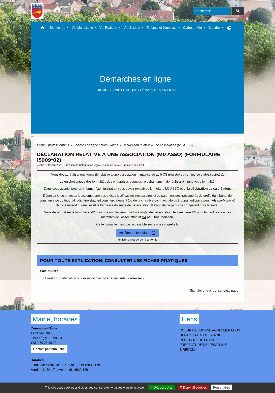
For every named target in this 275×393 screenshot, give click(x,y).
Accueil (105, 90)
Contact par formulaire (49, 349)
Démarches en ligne (158, 90)
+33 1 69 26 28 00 (43, 343)
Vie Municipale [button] (83, 27)
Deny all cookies (194, 387)
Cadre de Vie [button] (193, 27)
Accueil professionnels (53, 145)
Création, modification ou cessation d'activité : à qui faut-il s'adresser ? (95, 278)
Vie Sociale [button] (132, 27)
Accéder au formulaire (137, 232)
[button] (42, 29)
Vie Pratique (126, 90)
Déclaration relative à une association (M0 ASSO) (157, 145)
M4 (144, 217)
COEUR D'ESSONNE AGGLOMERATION (210, 330)
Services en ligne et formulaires (96, 145)
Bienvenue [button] (58, 27)
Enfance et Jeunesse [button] (162, 27)
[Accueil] (37, 11)
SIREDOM (187, 349)
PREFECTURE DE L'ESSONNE (203, 345)
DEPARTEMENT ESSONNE (200, 335)
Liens (189, 319)
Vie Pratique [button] (108, 27)
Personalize (221, 387)
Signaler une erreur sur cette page (214, 290)
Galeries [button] (214, 27)
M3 (194, 212)
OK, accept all (163, 387)
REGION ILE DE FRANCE (199, 340)
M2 (92, 212)
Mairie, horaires (55, 319)
